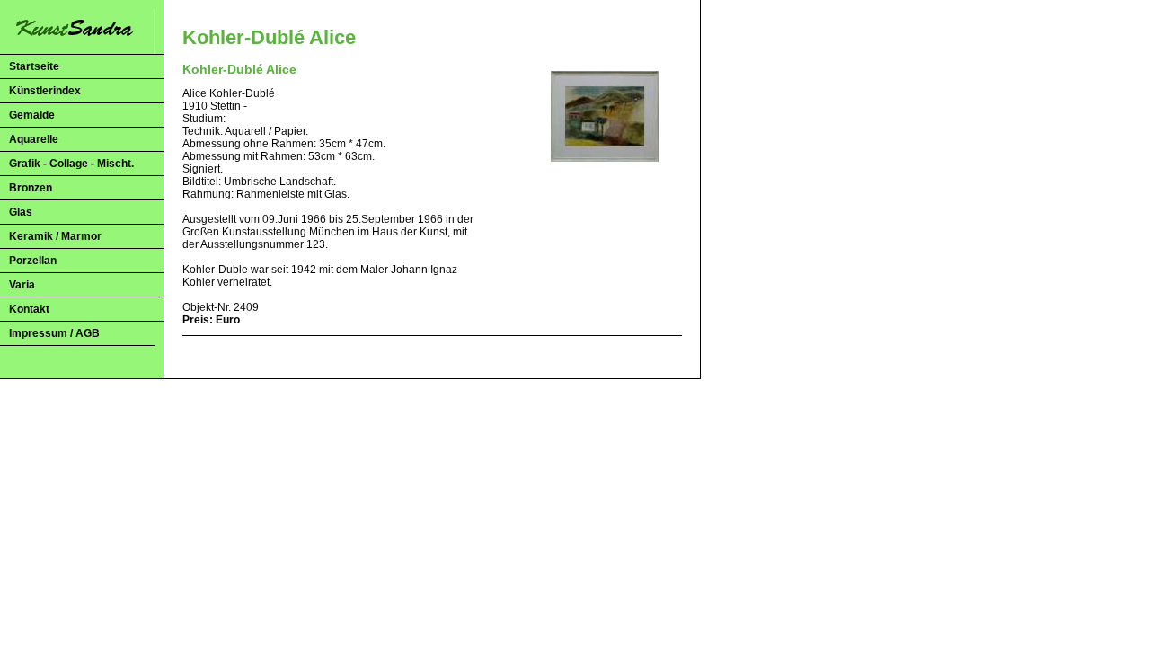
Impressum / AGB (54, 333)
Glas (20, 212)
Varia (22, 285)
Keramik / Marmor (55, 236)
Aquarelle (33, 139)
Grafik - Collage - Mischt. (71, 163)
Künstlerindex (45, 90)
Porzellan (33, 260)
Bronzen (30, 188)
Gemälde (32, 115)
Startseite (34, 66)
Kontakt (29, 309)
